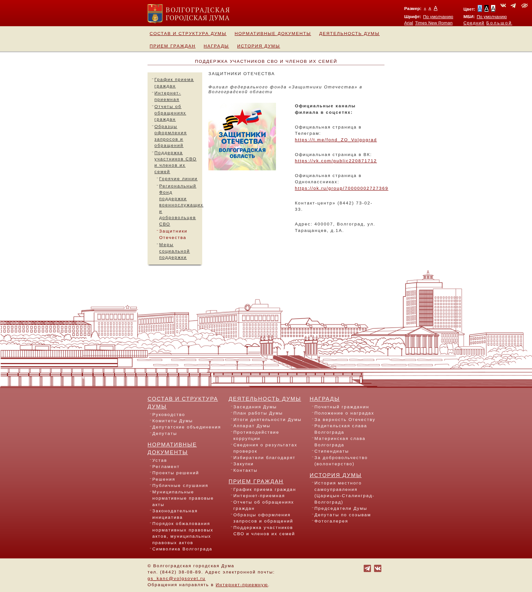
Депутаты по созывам (342, 514)
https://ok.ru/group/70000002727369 (341, 188)
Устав (159, 460)
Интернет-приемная (259, 495)
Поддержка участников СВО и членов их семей (264, 530)
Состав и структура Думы (188, 33)
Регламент (166, 466)
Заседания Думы (255, 406)
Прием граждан (173, 45)
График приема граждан (264, 489)
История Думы (258, 45)
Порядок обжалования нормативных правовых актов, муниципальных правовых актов (182, 533)
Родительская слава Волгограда (340, 429)
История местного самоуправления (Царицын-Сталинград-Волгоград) (344, 492)
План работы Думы (258, 413)
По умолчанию (438, 16)
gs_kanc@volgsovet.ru (177, 578)
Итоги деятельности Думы (267, 419)
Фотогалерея (331, 521)
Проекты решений (175, 472)
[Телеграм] (367, 568)
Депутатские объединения (186, 427)
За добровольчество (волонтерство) (341, 460)
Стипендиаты (331, 451)
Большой (499, 22)
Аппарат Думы (251, 425)
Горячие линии (178, 178)
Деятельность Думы (349, 33)
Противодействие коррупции (256, 435)
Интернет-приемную (242, 584)
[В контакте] (377, 568)
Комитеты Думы (172, 420)
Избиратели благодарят (264, 457)
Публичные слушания (180, 485)
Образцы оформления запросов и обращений (263, 518)
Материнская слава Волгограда (340, 441)
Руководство (168, 414)
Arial (408, 22)
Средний (473, 22)
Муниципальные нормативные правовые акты (183, 498)
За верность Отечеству (345, 419)
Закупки (243, 463)
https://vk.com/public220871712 (336, 160)
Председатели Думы (340, 508)
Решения (163, 479)
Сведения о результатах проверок (265, 448)
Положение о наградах (344, 413)
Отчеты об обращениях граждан (170, 113)
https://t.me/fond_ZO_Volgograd (336, 139)
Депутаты (164, 433)
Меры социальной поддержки (174, 251)
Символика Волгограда (182, 548)
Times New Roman (434, 22)
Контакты (245, 470)
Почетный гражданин (341, 406)
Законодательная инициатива (175, 514)
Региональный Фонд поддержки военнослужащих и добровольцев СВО (181, 205)
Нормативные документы (273, 33)
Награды (216, 45)
